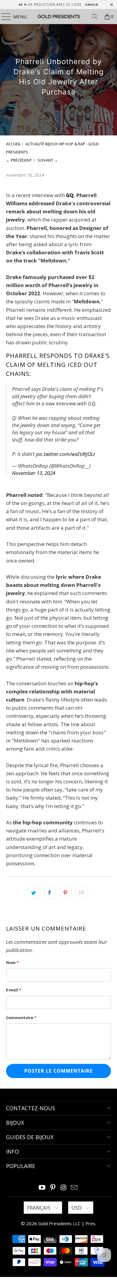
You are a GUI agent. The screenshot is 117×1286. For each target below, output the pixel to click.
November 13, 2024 (33, 472)
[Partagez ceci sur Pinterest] (65, 892)
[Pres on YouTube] (42, 1187)
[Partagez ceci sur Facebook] (49, 892)
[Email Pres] (74, 1187)
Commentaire (21, 1017)
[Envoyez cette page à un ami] (81, 892)
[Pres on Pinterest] (52, 1187)
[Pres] (58, 16)
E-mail (13, 990)
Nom (12, 962)
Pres (90, 1223)
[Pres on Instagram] (63, 1187)
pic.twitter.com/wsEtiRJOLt (65, 454)
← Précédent (19, 160)
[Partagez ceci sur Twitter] (33, 892)
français (39, 1207)
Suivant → (48, 160)
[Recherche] (94, 16)
